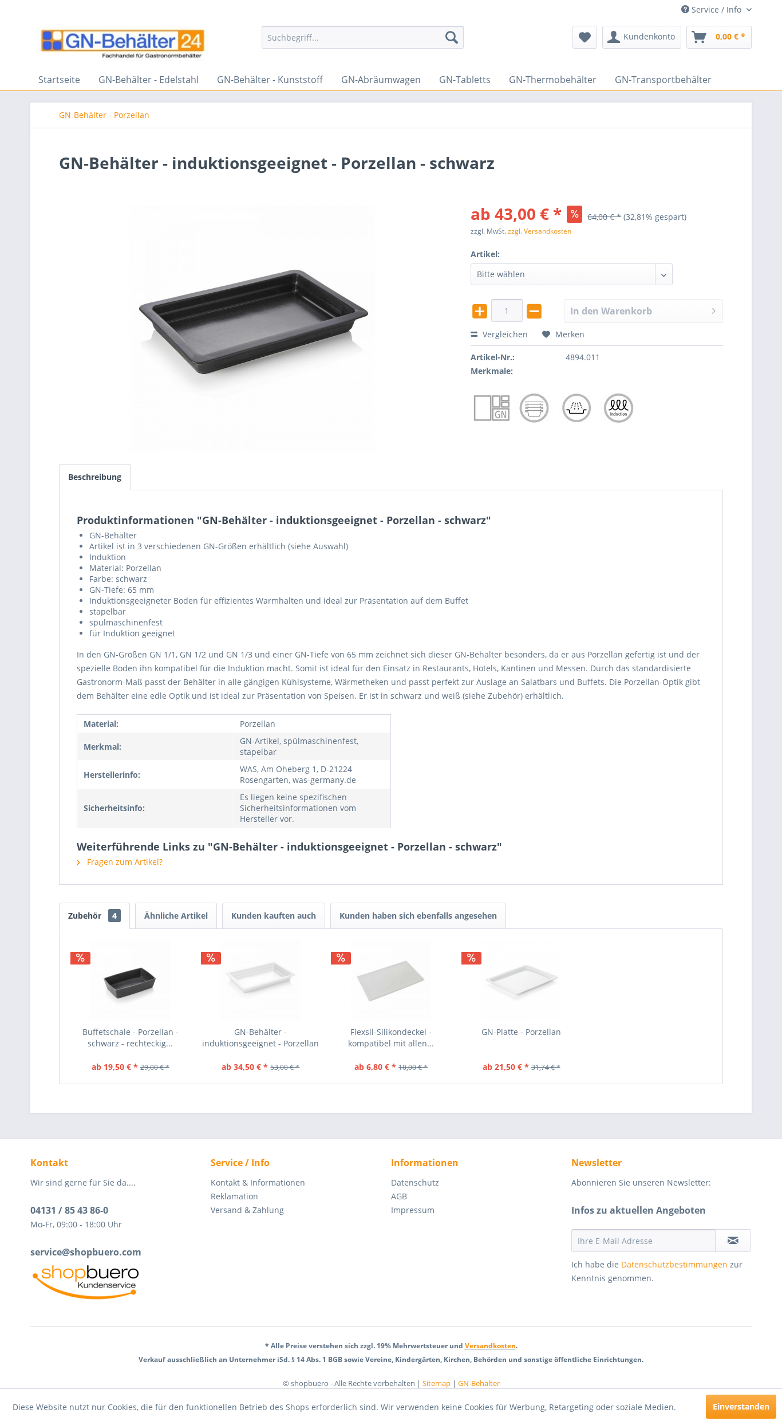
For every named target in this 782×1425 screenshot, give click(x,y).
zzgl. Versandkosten (539, 231)
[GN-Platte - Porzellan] (521, 980)
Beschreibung (94, 476)
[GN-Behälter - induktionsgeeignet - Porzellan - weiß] (261, 980)
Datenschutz (415, 1182)
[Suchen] (452, 37)
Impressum (413, 1209)
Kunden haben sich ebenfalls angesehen (418, 915)
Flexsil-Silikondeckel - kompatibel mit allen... (391, 1037)
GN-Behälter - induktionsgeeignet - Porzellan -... (260, 1037)
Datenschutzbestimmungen (674, 1264)
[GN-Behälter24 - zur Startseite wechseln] (122, 44)
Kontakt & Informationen (258, 1182)
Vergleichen (504, 334)
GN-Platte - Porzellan (521, 1031)
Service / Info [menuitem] (716, 9)
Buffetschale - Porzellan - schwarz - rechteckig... (130, 1037)
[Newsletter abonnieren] (733, 1240)
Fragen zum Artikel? (124, 861)
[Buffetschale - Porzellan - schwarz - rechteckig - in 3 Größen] (130, 980)
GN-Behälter (479, 1383)
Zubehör (92, 915)
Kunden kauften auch (273, 915)
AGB (399, 1196)
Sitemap (436, 1383)
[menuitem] (363, 37)
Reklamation (234, 1196)
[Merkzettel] (584, 37)
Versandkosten (490, 1346)
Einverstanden (741, 1406)
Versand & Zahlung (247, 1209)
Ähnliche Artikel (176, 915)
